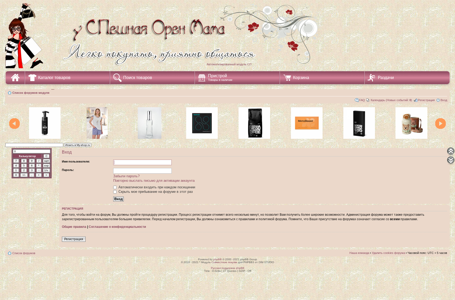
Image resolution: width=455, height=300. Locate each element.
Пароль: (68, 169)
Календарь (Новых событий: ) (391, 100)
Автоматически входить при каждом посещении (156, 187)
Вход (444, 100)
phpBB (217, 259)
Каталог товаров (54, 77)
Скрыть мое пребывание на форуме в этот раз (155, 192)
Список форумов (23, 253)
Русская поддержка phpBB (227, 268)
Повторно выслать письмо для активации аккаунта (154, 181)
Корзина (301, 77)
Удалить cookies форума (388, 252)
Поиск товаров (137, 77)
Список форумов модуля (30, 92)
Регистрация (426, 100)
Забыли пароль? (126, 176)
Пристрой (220, 77)
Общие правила (74, 227)
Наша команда (359, 252)
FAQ (362, 100)
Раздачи (386, 77)
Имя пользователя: (76, 161)
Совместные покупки (224, 262)
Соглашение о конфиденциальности (117, 227)
